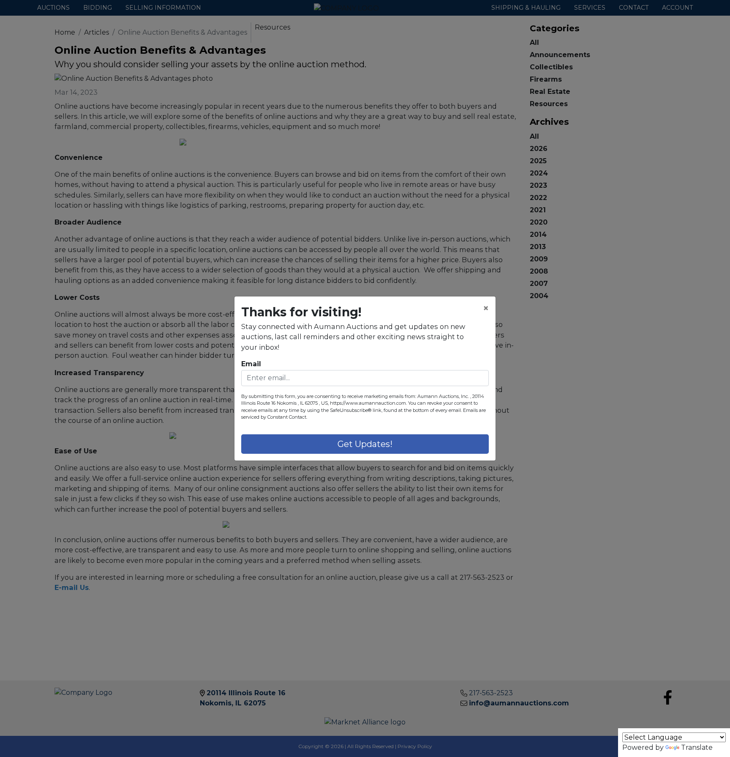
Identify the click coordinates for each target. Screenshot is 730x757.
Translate (697, 747)
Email (251, 364)
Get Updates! (365, 444)
